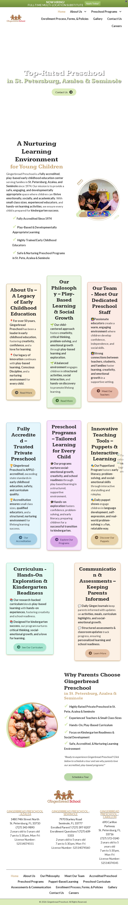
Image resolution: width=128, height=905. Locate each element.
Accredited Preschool (103, 876)
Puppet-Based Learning (63, 881)
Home (14, 876)
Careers (74, 893)
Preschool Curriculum (96, 881)
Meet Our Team (74, 876)
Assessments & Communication (31, 887)
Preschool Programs (31, 881)
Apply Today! (92, 3)
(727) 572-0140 (109, 838)
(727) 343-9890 (25, 827)
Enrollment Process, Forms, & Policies (79, 887)
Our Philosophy (50, 876)
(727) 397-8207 (80, 827)
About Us (29, 876)
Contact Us (56, 893)
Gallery (112, 887)
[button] (85, 11)
